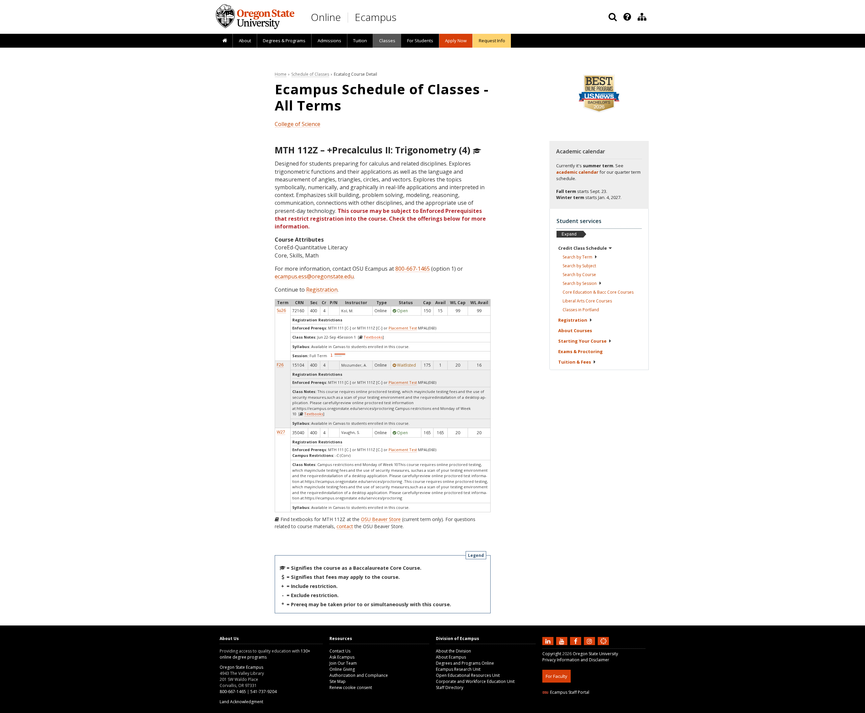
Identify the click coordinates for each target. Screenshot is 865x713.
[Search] (612, 16)
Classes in (581, 310)
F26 (280, 365)
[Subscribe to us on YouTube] (562, 640)
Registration (322, 289)
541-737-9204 (263, 691)
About (245, 41)
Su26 (281, 310)
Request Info (492, 41)
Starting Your (582, 341)
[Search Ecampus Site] (612, 16)
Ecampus (375, 17)
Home (281, 74)
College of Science (297, 124)
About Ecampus (451, 657)
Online (326, 17)
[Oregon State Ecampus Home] (349, 17)
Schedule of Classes (310, 74)
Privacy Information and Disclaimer (575, 660)
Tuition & (574, 362)
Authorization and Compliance (358, 675)
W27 (281, 432)
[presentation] (626, 16)
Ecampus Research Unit (458, 669)
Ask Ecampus (341, 657)
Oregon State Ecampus (241, 667)
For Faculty (556, 676)
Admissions (329, 41)
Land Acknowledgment (241, 702)
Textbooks (373, 337)
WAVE (609, 709)
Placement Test (403, 327)
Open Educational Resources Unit (468, 675)
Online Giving (342, 669)
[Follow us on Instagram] (590, 640)
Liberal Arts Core (587, 301)
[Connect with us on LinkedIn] (548, 640)
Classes (387, 41)
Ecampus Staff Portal (569, 692)
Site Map (337, 681)
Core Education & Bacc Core (598, 292)
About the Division (453, 651)
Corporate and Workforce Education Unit (475, 681)
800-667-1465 (412, 268)
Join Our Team (343, 663)
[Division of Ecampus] (642, 16)
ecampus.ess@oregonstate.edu (314, 276)
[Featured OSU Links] (627, 16)
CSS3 (595, 709)
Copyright (551, 654)
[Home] (224, 41)
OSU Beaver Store (381, 519)
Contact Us (339, 651)
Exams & (580, 351)
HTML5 (580, 709)
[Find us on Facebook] (576, 640)
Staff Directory (449, 687)
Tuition (360, 41)
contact (345, 526)
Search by (577, 257)
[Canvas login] (603, 646)
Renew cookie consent (350, 687)
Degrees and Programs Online (465, 663)
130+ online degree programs (265, 654)
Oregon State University (595, 654)
